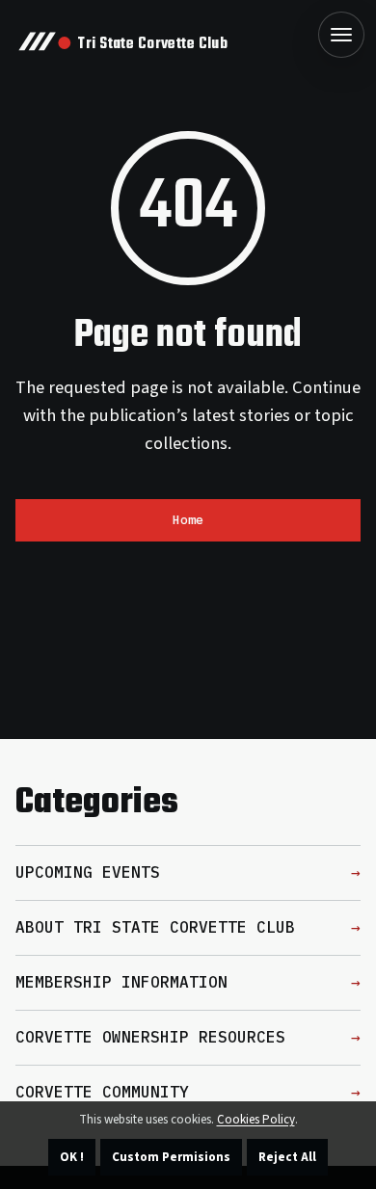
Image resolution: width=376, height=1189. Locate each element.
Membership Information (121, 981)
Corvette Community (102, 1091)
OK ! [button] (72, 1157)
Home (188, 520)
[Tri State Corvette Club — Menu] (341, 35)
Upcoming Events (87, 872)
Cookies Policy (256, 1119)
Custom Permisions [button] (171, 1157)
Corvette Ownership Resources (150, 1036)
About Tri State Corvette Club (155, 927)
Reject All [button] (287, 1157)
